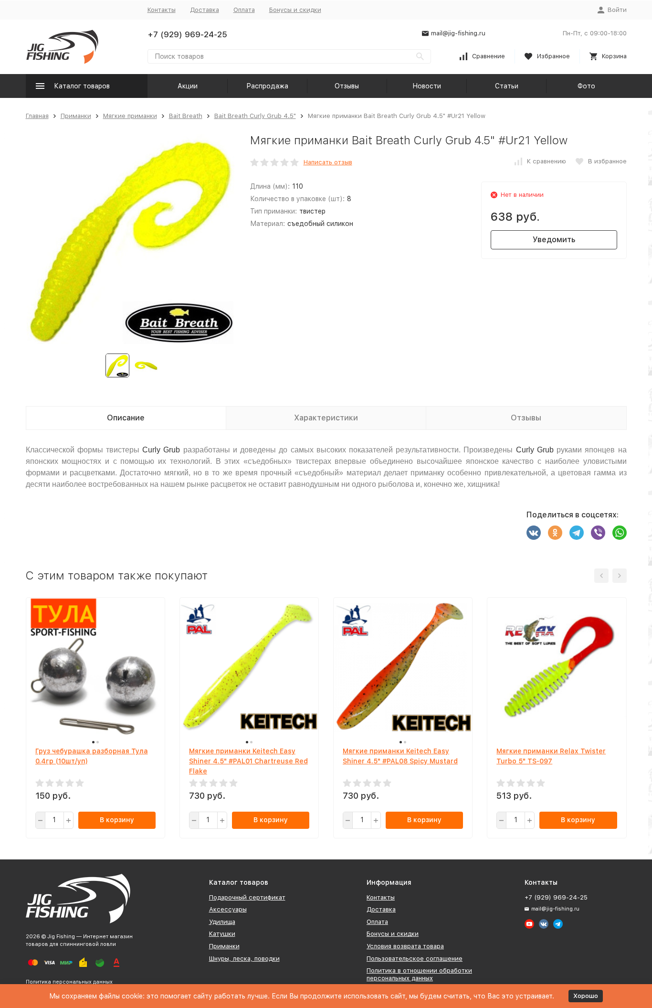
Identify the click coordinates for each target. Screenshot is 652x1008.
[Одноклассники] (555, 532)
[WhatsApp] (619, 532)
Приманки (76, 115)
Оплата (244, 9)
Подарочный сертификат (247, 897)
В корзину (117, 820)
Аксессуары (228, 909)
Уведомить (554, 239)
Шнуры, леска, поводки (244, 958)
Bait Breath (185, 115)
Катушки (222, 933)
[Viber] (598, 532)
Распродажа (267, 86)
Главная (37, 115)
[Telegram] (576, 532)
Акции (188, 86)
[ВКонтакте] (533, 532)
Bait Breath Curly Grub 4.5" (255, 115)
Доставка (204, 9)
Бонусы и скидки (295, 9)
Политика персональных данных (69, 982)
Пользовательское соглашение (415, 958)
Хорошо (585, 995)
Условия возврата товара (405, 946)
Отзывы (347, 86)
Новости (426, 86)
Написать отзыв (328, 162)
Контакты (161, 9)
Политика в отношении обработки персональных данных (419, 974)
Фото (586, 86)
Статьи (506, 86)
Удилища (222, 921)
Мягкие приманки (130, 115)
